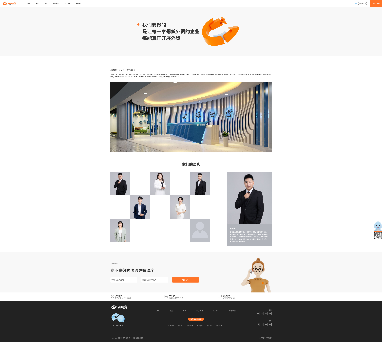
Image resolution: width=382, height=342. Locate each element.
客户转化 (180, 326)
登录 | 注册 (376, 3)
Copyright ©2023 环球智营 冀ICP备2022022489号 (126, 338)
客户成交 (209, 326)
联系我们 (79, 3)
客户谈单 (200, 326)
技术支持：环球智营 (265, 338)
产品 (28, 3)
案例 (45, 3)
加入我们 (67, 3)
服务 (37, 3)
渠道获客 (171, 326)
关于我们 (56, 3)
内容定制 (219, 326)
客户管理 (190, 326)
